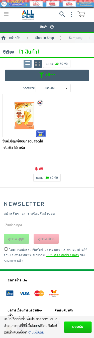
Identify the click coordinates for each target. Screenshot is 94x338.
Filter (50, 75)
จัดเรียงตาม (29, 88)
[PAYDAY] (47, 3)
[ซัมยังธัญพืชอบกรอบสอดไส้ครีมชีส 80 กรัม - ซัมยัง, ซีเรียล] (24, 115)
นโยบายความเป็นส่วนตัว (62, 255)
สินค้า (44, 27)
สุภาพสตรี (46, 239)
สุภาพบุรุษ (16, 239)
